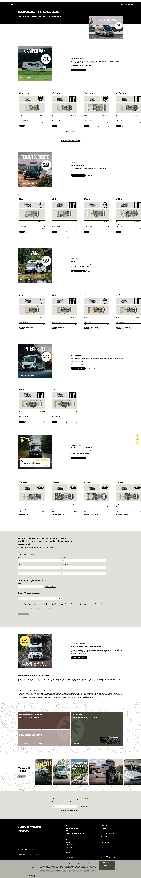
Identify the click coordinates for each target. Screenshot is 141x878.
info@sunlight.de (104, 844)
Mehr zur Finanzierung (79, 657)
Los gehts (77, 743)
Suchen (40, 743)
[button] (19, 88)
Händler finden (50, 586)
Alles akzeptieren (106, 862)
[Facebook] (104, 857)
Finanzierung (72, 831)
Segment (19, 571)
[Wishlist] (44, 126)
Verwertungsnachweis (70, 849)
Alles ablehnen (107, 868)
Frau (25, 554)
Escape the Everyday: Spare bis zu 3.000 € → (70, 1)
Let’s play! (68, 852)
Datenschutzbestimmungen (27, 618)
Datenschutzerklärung (85, 868)
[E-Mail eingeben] (64, 806)
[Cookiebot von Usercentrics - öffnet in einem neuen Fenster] (32, 876)
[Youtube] (107, 857)
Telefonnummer (65, 564)
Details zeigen (42, 875)
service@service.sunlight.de (107, 835)
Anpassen (106, 865)
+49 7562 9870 (104, 836)
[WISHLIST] (12, 4)
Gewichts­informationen (70, 850)
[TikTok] (115, 857)
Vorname (19, 557)
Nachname (64, 557)
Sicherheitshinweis (69, 845)
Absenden (23, 614)
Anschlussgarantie (75, 833)
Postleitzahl (20, 583)
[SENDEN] (37, 854)
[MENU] (8, 4)
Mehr (20, 776)
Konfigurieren (92, 70)
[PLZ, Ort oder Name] (27, 743)
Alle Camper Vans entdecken (70, 140)
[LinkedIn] (110, 857)
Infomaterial (72, 828)
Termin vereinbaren (78, 70)
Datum (19, 595)
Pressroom (68, 840)
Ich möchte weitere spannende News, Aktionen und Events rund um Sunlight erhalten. (35, 608)
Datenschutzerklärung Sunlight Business (48, 870)
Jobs (67, 839)
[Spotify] (112, 857)
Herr (20, 554)
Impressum (68, 842)
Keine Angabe (31, 554)
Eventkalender (73, 826)
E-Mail (19, 564)
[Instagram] (101, 857)
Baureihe (63, 571)
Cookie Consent (69, 847)
